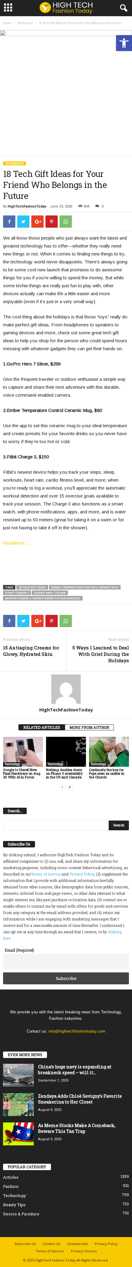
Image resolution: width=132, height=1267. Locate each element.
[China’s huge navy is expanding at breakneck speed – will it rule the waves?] (18, 1075)
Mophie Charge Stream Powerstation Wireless (42, 598)
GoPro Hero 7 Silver (50, 593)
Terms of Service (46, 874)
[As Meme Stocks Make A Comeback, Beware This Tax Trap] (18, 1133)
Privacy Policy (81, 874)
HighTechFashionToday (27, 206)
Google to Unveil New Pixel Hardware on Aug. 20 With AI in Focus (22, 773)
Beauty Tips (14, 1204)
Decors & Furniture (21, 1214)
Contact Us (51, 1243)
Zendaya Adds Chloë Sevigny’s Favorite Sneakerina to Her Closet (80, 1099)
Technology (25, 23)
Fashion (10, 1186)
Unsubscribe (77, 1243)
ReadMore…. (16, 542)
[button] (124, 43)
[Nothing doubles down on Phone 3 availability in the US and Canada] (66, 751)
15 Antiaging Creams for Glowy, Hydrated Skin (31, 651)
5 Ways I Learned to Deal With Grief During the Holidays (100, 654)
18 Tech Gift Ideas (32, 587)
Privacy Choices (84, 1251)
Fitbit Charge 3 (17, 593)
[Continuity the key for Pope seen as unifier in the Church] (109, 751)
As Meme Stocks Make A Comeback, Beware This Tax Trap (76, 1128)
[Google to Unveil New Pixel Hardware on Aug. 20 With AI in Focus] (23, 751)
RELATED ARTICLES (41, 727)
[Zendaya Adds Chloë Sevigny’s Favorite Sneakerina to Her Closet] (18, 1104)
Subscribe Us (25, 1243)
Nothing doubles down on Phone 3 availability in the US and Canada (64, 773)
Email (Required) (19, 950)
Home (7, 23)
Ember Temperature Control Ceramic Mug (84, 587)
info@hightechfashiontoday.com (77, 1031)
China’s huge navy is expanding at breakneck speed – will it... (74, 1069)
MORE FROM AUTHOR (89, 727)
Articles (10, 1177)
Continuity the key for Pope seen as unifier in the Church (106, 773)
